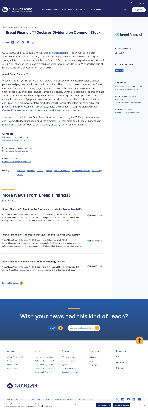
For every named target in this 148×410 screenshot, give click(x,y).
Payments (31, 170)
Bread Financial (10, 80)
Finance (40, 170)
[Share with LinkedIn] (12, 42)
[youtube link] (128, 399)
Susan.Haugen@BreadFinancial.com (17, 151)
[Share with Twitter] (18, 42)
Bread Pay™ (13, 102)
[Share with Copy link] (33, 42)
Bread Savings (61, 110)
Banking (49, 170)
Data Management (62, 170)
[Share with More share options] (38, 42)
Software (21, 170)
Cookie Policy (48, 406)
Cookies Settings (104, 405)
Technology (97, 170)
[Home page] (17, 9)
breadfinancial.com (12, 124)
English (119, 71)
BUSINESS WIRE (32, 52)
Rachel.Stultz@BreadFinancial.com (16, 161)
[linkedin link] (122, 399)
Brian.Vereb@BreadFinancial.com (16, 140)
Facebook (44, 124)
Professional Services (81, 170)
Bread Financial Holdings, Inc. (58, 52)
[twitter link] (117, 399)
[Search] (132, 3)
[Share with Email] (28, 42)
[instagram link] (139, 399)
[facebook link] (134, 399)
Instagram (78, 124)
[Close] (144, 405)
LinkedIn (54, 124)
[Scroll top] (139, 340)
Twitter (64, 124)
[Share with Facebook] (23, 42)
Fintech (20, 174)
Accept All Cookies (122, 405)
